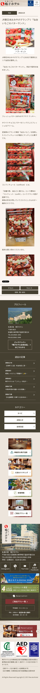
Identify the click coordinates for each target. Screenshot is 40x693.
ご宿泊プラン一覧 (19, 601)
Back (11, 288)
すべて (20, 413)
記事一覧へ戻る (20, 292)
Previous (2, 631)
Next (29, 288)
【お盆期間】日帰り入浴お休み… (16, 395)
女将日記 (20, 426)
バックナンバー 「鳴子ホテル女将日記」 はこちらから (20, 344)
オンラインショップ (30, 4)
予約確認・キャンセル (19, 608)
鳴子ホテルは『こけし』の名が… (16, 379)
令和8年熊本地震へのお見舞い (15, 387)
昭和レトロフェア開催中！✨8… (16, 372)
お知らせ (20, 420)
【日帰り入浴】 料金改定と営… (16, 364)
